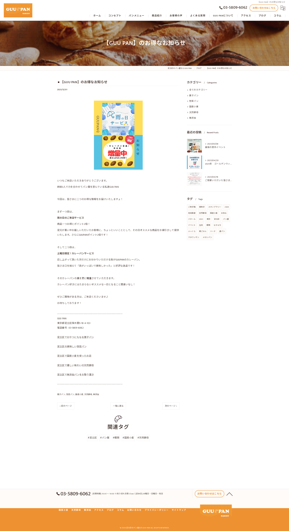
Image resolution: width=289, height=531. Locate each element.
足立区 (217, 219)
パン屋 (226, 219)
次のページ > (171, 406)
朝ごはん (203, 231)
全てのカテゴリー (198, 90)
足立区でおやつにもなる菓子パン (75, 337)
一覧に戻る (118, 406)
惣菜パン (70, 394)
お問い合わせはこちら (264, 8)
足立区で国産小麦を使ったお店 (74, 356)
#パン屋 (104, 438)
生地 (201, 225)
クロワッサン (193, 237)
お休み (224, 213)
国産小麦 (79, 394)
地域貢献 (192, 213)
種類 (208, 225)
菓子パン (61, 394)
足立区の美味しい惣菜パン (72, 347)
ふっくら (192, 231)
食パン (222, 231)
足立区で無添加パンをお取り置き (75, 375)
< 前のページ (66, 406)
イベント (192, 225)
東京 (208, 219)
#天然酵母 (143, 438)
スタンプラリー (214, 206)
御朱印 (202, 206)
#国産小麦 (128, 438)
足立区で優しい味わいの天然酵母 (75, 365)
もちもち (217, 225)
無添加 (96, 394)
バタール (192, 219)
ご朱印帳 (192, 206)
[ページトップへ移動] (230, 494)
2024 (227, 206)
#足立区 (92, 438)
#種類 (116, 438)
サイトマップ (179, 510)
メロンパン (207, 237)
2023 (201, 219)
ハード (213, 231)
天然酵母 (88, 394)
